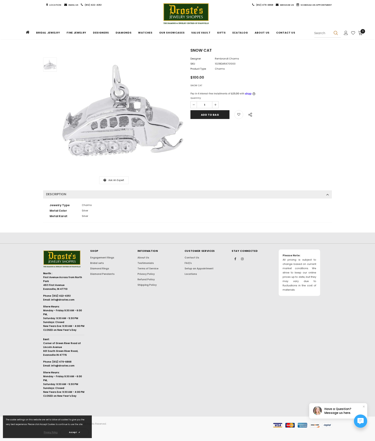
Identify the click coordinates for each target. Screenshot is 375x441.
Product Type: (198, 68)
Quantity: (196, 98)
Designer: (195, 58)
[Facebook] (235, 258)
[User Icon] (346, 32)
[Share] (249, 114)
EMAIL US (73, 4)
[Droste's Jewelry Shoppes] (186, 14)
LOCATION (55, 4)
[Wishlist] (353, 33)
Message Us (287, 4)
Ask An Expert (116, 180)
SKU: (193, 63)
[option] (123, 110)
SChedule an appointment (316, 4)
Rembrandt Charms (227, 58)
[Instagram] (242, 258)
